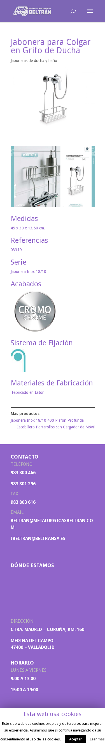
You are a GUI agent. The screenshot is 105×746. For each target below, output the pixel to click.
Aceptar (75, 739)
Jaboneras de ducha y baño (34, 60)
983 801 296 (23, 483)
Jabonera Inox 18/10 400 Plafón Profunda (47, 420)
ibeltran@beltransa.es (38, 538)
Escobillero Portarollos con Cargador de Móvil (56, 427)
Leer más (97, 739)
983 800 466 (23, 472)
